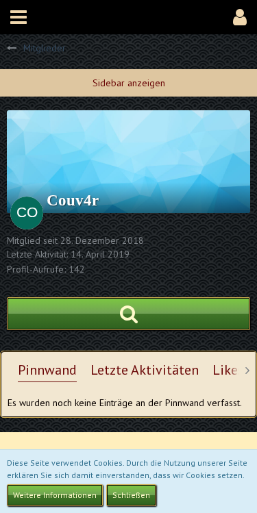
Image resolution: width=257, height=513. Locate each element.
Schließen (131, 495)
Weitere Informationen (55, 495)
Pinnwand (47, 370)
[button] (18, 17)
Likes (228, 370)
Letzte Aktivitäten (144, 370)
